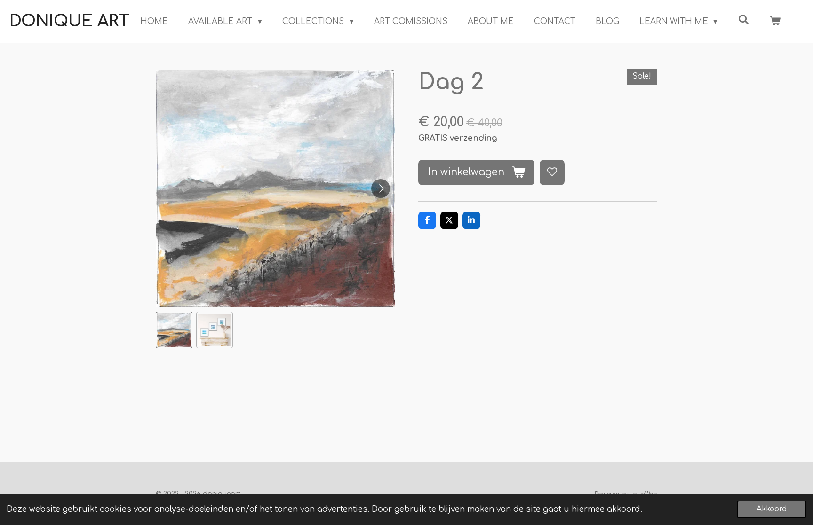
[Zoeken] (743, 20)
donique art (69, 21)
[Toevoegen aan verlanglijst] (552, 172)
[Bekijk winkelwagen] (775, 21)
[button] (174, 330)
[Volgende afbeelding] (380, 188)
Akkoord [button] (772, 509)
